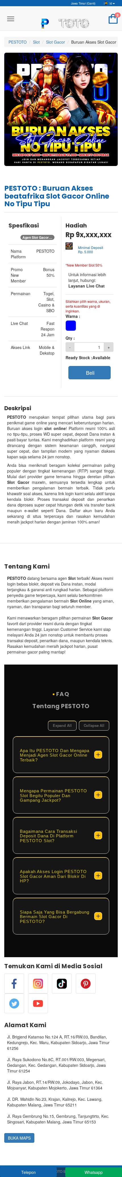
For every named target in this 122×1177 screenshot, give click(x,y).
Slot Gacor (55, 42)
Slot (36, 42)
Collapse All (94, 725)
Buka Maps (19, 1138)
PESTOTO (18, 42)
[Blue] (71, 325)
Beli (89, 372)
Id (111, 3)
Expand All (62, 725)
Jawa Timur (82, 3)
